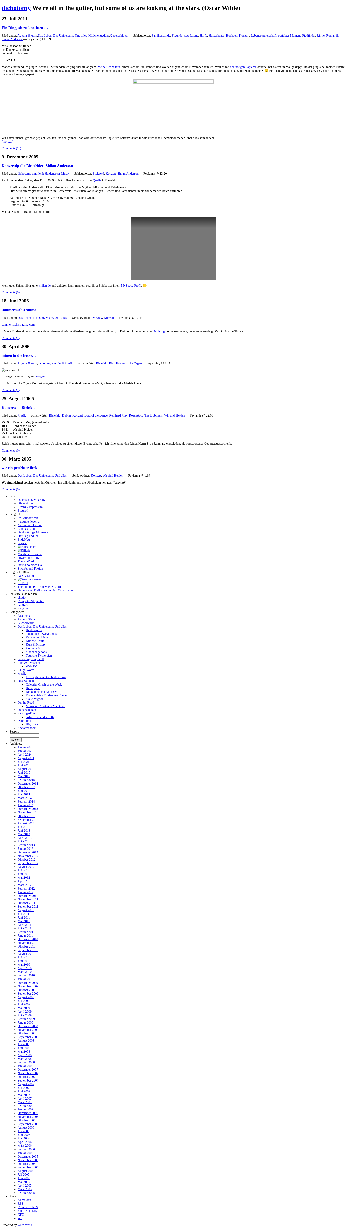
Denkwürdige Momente (33, 532)
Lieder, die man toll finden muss (46, 677)
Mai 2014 (24, 794)
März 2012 (25, 885)
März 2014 (25, 798)
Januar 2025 (25, 751)
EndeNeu (24, 539)
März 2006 (25, 1145)
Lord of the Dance (96, 415)
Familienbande (161, 35)
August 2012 (26, 866)
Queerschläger (119, 35)
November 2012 (28, 856)
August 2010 (26, 953)
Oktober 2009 (26, 990)
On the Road (26, 702)
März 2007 (25, 1102)
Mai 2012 (24, 877)
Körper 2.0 (33, 648)
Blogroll (23, 510)
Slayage (23, 608)
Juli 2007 (23, 1087)
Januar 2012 (25, 892)
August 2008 (26, 1040)
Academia (24, 615)
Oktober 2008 (26, 1033)
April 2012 (25, 881)
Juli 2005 (23, 1174)
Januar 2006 (25, 1153)
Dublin (66, 415)
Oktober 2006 (26, 1120)
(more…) (7, 141)
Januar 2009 (25, 1022)
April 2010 (25, 968)
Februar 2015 (26, 780)
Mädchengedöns (98, 35)
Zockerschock (27, 728)
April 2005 (25, 1185)
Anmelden (24, 1200)
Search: (14, 731)
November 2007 (28, 1073)
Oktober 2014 (26, 787)
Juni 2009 (24, 1004)
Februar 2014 (26, 801)
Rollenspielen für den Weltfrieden (47, 695)
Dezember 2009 (28, 982)
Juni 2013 (24, 830)
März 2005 (25, 1189)
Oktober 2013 (26, 816)
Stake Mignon (35, 699)
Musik (65, 173)
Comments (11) (11, 148)
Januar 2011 (25, 935)
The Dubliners (153, 415)
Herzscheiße (216, 35)
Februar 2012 (26, 888)
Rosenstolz (136, 415)
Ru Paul (23, 583)
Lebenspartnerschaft (263, 35)
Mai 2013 (24, 834)
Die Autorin (25, 503)
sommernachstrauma (19, 310)
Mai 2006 (24, 1138)
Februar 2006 (26, 1149)
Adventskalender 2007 (40, 717)
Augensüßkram (27, 35)
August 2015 (26, 769)
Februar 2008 (26, 1062)
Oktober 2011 (26, 903)
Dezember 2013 (28, 808)
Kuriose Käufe (35, 641)
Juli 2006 (23, 1131)
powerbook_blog (28, 557)
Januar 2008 (25, 1066)
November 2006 (28, 1116)
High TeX (32, 724)
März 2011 (24, 928)
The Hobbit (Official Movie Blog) (39, 586)
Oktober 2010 (26, 946)
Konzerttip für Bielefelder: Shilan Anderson (37, 166)
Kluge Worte (26, 670)
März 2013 (25, 841)
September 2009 (28, 993)
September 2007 (28, 1080)
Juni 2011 (24, 917)
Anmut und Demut (30, 525)
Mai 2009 (24, 1008)
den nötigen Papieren (243, 67)
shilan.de (45, 285)
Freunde (177, 35)
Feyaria (22, 543)
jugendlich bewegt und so (42, 633)
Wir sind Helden (174, 415)
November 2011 (28, 899)
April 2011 (24, 924)
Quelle (97, 180)
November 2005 (28, 1160)
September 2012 (28, 863)
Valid (27, 1210)
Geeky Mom (26, 575)
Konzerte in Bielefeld (19, 407)
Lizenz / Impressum (30, 507)
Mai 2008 (24, 1051)
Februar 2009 (26, 1019)
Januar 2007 (25, 1109)
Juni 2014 (24, 790)
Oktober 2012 (26, 859)
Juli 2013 (23, 827)
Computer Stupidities (31, 601)
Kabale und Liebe (37, 637)
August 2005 (26, 1171)
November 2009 (28, 986)
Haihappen (33, 688)
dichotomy (16, 7)
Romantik (332, 35)
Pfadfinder (308, 35)
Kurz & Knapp (35, 644)
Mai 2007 (24, 1095)
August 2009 (26, 997)
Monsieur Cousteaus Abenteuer (45, 706)
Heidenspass (52, 173)
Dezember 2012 (28, 852)
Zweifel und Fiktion (30, 568)
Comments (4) (11, 338)
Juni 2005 (24, 1178)
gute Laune (191, 35)
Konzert (244, 35)
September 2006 (28, 1124)
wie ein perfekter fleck (19, 468)
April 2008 (25, 1055)
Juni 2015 (24, 772)
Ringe (321, 35)
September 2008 (28, 1037)
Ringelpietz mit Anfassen (41, 691)
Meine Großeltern (109, 67)
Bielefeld (98, 173)
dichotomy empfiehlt (31, 173)
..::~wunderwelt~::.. (30, 518)
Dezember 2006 (28, 1113)
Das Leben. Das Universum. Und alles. (63, 35)
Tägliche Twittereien (39, 655)
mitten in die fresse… (19, 355)
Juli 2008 (23, 1044)
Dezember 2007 (28, 1069)
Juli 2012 (23, 870)
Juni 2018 (24, 765)
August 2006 (26, 1127)
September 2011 (28, 906)
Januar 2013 (25, 848)
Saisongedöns (26, 713)
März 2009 (25, 1015)
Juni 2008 (24, 1048)
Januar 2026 (25, 747)
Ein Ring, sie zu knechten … (25, 28)
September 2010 (28, 950)
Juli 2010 (23, 957)
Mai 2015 (24, 776)
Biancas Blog (26, 528)
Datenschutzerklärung (31, 499)
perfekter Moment (289, 35)
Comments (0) (11, 292)
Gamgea (23, 604)
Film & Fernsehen (29, 662)
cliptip (22, 597)
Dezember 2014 (28, 783)
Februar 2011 (26, 932)
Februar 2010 (26, 975)
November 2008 (28, 1029)
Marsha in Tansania (30, 554)
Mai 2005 (24, 1182)
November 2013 (28, 812)
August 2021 (26, 758)
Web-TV (31, 666)
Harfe (203, 35)
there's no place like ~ (31, 565)
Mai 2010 (24, 964)
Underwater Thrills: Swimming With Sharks (45, 590)
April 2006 (25, 1142)
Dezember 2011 (28, 895)
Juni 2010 (24, 961)
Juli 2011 (23, 914)
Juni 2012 (24, 874)
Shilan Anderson (12, 39)
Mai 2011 (24, 921)
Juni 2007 (24, 1091)
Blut (111, 363)
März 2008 (25, 1058)
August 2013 (26, 823)
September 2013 (28, 819)
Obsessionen (26, 681)
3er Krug (96, 317)
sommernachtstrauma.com (18, 324)
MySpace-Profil (131, 285)
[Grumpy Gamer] (29, 579)
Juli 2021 (23, 761)
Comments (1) (11, 390)
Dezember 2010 (28, 939)
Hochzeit (231, 35)
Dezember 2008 (28, 1026)
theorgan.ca (41, 376)
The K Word (26, 561)
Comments (28, 1207)
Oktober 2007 (26, 1076)
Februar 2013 (26, 845)
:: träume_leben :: (29, 521)
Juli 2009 (23, 1000)
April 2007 (25, 1098)
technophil (24, 720)
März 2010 (25, 971)
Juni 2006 (24, 1134)
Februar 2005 (26, 1192)
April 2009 (25, 1011)
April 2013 (25, 837)
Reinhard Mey (118, 415)
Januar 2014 (25, 805)
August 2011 (26, 910)
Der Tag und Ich (28, 536)
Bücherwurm (26, 623)
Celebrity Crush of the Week (44, 684)
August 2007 (26, 1084)
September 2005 (28, 1167)
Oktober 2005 (26, 1163)
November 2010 (28, 942)
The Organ (135, 363)
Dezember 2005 (28, 1156)
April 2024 (25, 754)
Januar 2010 (25, 979)
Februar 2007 (26, 1105)
